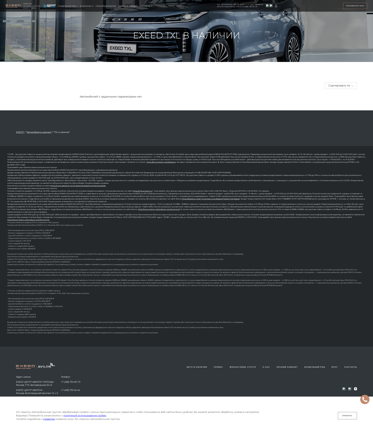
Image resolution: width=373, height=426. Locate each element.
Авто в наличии (196, 367)
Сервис (122, 6)
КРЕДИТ (134, 6)
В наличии (86, 6)
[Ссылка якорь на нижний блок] (186, 57)
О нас (266, 367)
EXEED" (20, 132)
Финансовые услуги (243, 367)
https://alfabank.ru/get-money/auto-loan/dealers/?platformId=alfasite (211, 199)
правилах (49, 419)
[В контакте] (271, 5)
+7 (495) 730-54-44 (70, 390)
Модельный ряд (67, 6)
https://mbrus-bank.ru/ (143, 191)
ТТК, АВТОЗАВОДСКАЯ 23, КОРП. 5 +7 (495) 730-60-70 (240, 5)
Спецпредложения (106, 6)
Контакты (350, 367)
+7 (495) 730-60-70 (70, 382)
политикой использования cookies (84, 415)
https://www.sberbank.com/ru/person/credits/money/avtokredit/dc (78, 186)
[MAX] (267, 5)
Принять (347, 416)
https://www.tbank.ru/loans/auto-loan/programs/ (159, 209)
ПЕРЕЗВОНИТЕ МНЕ (355, 6)
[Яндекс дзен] (355, 388)
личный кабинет (287, 367)
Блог (335, 367)
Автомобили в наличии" (39, 132)
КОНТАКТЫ (144, 6)
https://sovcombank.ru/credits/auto (161, 162)
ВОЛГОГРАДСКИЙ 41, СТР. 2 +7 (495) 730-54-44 (237, 7)
